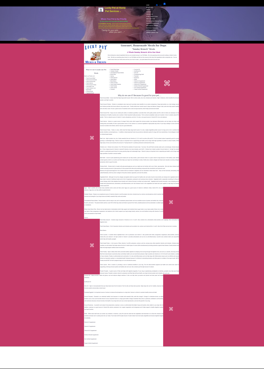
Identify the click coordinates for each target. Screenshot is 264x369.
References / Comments (152, 28)
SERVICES (148, 12)
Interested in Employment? (152, 23)
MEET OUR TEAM (150, 18)
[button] (164, 3)
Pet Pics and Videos (151, 30)
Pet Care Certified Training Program (154, 21)
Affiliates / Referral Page (152, 32)
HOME (147, 5)
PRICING (148, 9)
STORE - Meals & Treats (152, 16)
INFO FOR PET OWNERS (152, 25)
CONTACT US (149, 14)
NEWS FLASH (149, 7)
